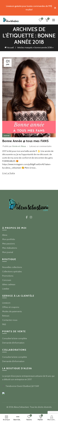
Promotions (7, 275)
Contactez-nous (9, 320)
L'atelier (5, 288)
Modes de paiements (12, 311)
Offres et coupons (10, 307)
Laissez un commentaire (40, 146)
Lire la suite (8, 173)
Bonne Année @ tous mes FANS (25, 141)
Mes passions (8, 243)
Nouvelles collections (12, 267)
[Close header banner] (55, 8)
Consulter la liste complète (14, 338)
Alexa (4, 235)
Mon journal (7, 252)
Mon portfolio (8, 239)
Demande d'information (13, 342)
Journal (6, 135)
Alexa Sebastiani (21, 407)
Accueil (10, 47)
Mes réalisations (9, 248)
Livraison (6, 302)
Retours (5, 315)
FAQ (4, 324)
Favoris (42, 19)
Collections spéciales (12, 271)
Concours (6, 280)
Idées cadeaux (8, 284)
